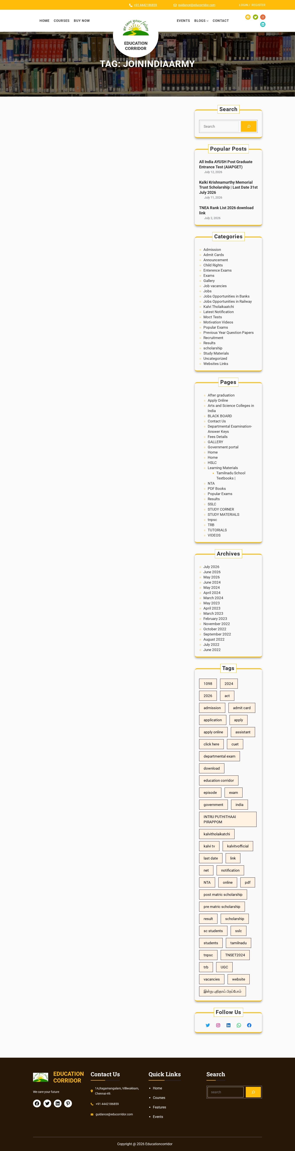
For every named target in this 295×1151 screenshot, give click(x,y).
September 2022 (217, 634)
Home (213, 452)
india (239, 804)
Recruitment (213, 338)
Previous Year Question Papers (228, 332)
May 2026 (211, 577)
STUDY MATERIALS (223, 514)
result (208, 919)
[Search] (249, 126)
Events (158, 1117)
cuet (235, 744)
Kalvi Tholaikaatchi (218, 306)
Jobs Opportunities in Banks (226, 296)
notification (230, 870)
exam (233, 792)
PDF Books (217, 488)
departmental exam (219, 756)
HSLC (212, 462)
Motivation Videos (218, 322)
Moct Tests (212, 317)
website (238, 979)
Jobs (207, 291)
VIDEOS (214, 535)
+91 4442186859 (145, 5)
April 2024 (211, 593)
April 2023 (211, 608)
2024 (229, 683)
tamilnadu (238, 943)
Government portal (223, 447)
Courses (159, 1098)
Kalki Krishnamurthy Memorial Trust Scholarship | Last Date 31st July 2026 (228, 187)
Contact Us (217, 421)
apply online (213, 732)
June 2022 (212, 650)
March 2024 (213, 598)
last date (211, 858)
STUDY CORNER (221, 509)
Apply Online (218, 400)
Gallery (209, 281)
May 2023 (211, 603)
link (233, 858)
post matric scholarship (223, 894)
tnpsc (212, 519)
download (212, 768)
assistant (243, 732)
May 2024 (211, 587)
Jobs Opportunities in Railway (227, 301)
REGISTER (258, 5)
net (206, 870)
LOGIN (243, 5)
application (213, 720)
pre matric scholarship (222, 906)
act (227, 696)
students (211, 943)
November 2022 (216, 624)
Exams (208, 275)
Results (209, 343)
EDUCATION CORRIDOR (136, 46)
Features (159, 1107)
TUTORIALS (217, 530)
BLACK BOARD (220, 416)
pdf (248, 882)
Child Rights (213, 265)
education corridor (219, 780)
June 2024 (212, 582)
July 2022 (211, 644)
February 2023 (215, 618)
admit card (242, 708)
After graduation (221, 395)
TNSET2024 (235, 955)
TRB (211, 525)
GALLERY (215, 442)
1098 (208, 683)
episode (210, 792)
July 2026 (211, 567)
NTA (211, 483)
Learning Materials (223, 468)
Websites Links (215, 363)
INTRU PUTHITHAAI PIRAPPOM (220, 819)
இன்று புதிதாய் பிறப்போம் (222, 991)
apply (238, 720)
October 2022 (214, 629)
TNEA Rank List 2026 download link (226, 210)
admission (212, 708)
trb (206, 967)
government (213, 804)
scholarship (212, 348)
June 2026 (212, 572)
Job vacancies (215, 286)
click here (211, 744)
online (228, 882)
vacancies (212, 979)
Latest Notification (218, 312)
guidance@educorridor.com (196, 5)
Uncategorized (215, 358)
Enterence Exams (217, 270)
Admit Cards (213, 255)
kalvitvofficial (238, 846)
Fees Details (218, 437)
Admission (212, 249)
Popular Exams (215, 327)
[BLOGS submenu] (207, 21)
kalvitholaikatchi (217, 834)
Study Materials (216, 353)
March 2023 (213, 613)
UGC (224, 967)
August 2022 (214, 639)
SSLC (212, 504)
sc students (213, 931)
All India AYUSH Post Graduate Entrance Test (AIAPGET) (225, 164)
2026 (208, 696)
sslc (238, 931)
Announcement (215, 260)
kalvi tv (209, 846)
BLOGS (200, 21)
